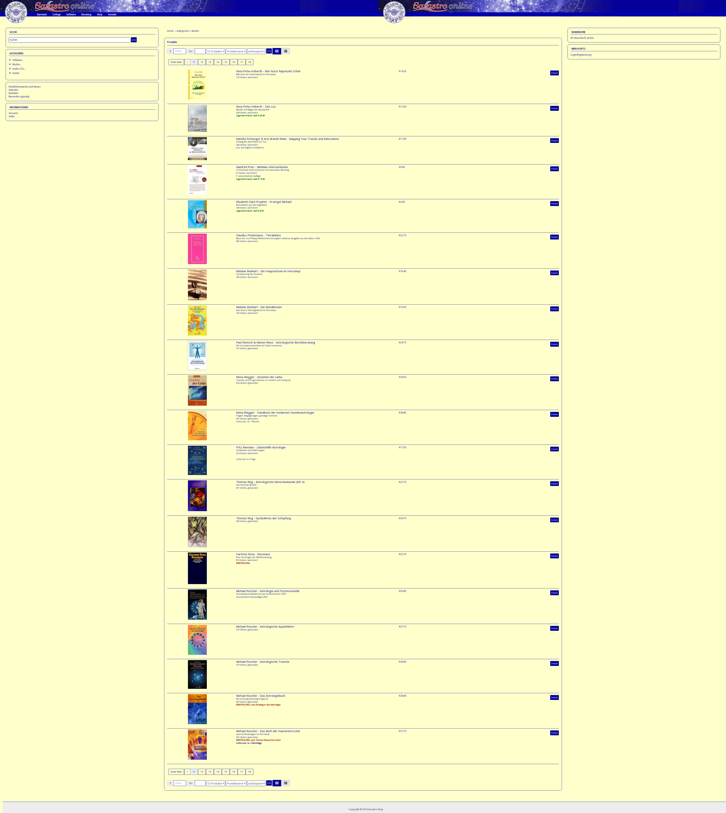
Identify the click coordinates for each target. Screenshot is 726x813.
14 (217, 62)
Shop (99, 14)
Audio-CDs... (19, 68)
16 (233, 62)
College (57, 14)
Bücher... (17, 64)
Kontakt (112, 14)
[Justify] (285, 51)
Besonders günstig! (19, 96)
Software (71, 14)
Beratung (86, 14)
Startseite (42, 14)
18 (249, 62)
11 (194, 62)
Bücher (195, 31)
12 (202, 62)
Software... (18, 60)
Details (554, 72)
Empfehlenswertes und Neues (24, 86)
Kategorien (183, 31)
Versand (13, 113)
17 (241, 62)
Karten (15, 73)
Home (170, 31)
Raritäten (13, 93)
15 (225, 62)
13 (210, 62)
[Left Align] (276, 51)
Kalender (13, 89)
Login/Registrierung (581, 54)
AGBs (12, 116)
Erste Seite (176, 62)
